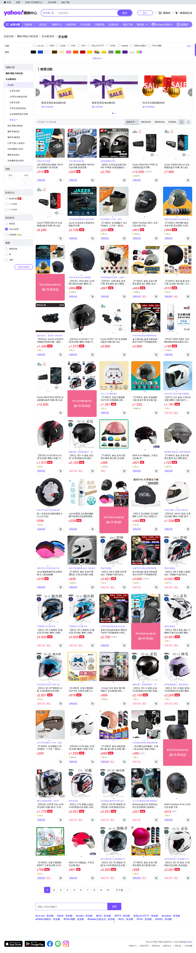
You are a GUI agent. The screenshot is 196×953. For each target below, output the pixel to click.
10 (107, 890)
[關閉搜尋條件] (52, 13)
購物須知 (156, 945)
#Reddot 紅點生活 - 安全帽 (101, 919)
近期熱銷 (172, 121)
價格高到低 (160, 121)
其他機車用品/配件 (16, 160)
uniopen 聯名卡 (164, 24)
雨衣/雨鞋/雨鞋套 (15, 125)
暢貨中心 (57, 24)
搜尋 (114, 906)
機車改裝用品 (13, 154)
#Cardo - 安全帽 (84, 915)
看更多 (140, 24)
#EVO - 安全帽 (103, 915)
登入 (145, 12)
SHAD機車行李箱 (15, 148)
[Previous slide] (38, 143)
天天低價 (85, 24)
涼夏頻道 (99, 24)
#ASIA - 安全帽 (64, 915)
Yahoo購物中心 (20, 13)
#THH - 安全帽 (144, 919)
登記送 (42, 24)
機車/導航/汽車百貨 (14, 73)
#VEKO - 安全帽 (163, 919)
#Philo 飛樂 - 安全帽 (74, 919)
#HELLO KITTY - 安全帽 (146, 915)
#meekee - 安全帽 (171, 915)
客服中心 (133, 945)
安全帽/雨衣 (11, 79)
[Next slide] (63, 143)
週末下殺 (128, 24)
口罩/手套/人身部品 (16, 143)
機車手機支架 (13, 131)
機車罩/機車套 (14, 137)
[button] (38, 92)
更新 (190, 941)
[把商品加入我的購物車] (61, 180)
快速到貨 (71, 24)
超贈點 (184, 24)
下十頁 (119, 890)
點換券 (28, 24)
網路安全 (167, 945)
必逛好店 (114, 24)
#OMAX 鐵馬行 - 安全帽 (48, 919)
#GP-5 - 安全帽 (122, 915)
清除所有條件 (24, 266)
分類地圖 (188, 945)
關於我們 (144, 945)
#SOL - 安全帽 (125, 919)
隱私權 (178, 945)
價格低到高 (146, 121)
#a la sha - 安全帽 (44, 915)
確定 (26, 182)
